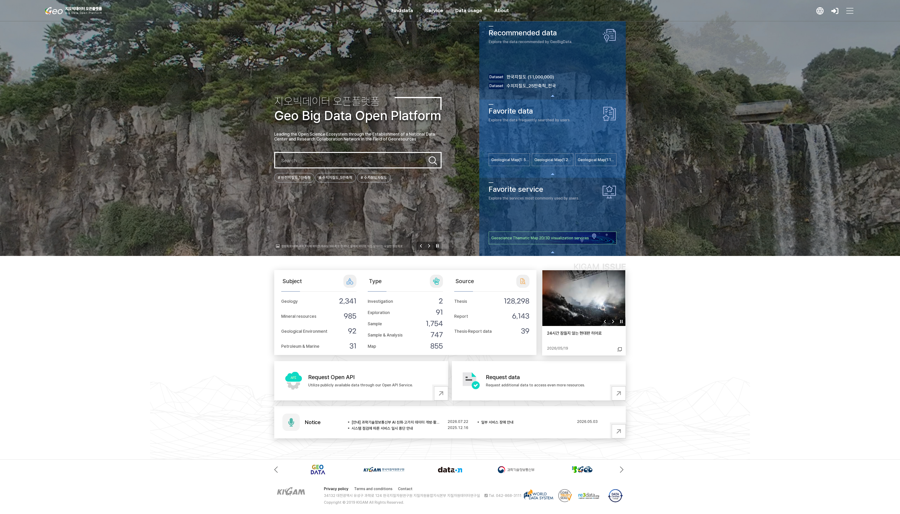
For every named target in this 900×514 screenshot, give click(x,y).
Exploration (379, 312)
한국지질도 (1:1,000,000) (530, 77)
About (501, 10)
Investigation (380, 301)
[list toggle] (552, 96)
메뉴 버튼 (850, 11)
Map (372, 346)
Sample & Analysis (385, 335)
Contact (405, 489)
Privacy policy (336, 489)
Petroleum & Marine (300, 346)
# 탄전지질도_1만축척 (294, 177)
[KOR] (820, 11)
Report (461, 316)
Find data (402, 10)
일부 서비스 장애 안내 (497, 422)
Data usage (468, 10)
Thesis (460, 301)
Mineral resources (298, 316)
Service (434, 10)
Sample (375, 323)
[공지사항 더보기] (618, 430)
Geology (289, 301)
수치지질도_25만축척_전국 (531, 86)
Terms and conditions (373, 489)
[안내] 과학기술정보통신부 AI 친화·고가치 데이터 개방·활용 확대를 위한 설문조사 (396, 422)
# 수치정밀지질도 (374, 177)
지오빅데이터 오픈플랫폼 (73, 11)
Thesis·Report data (473, 331)
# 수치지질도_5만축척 (335, 177)
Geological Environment (304, 331)
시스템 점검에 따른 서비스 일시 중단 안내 (382, 428)
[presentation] (277, 469)
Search (433, 160)
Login (835, 11)
